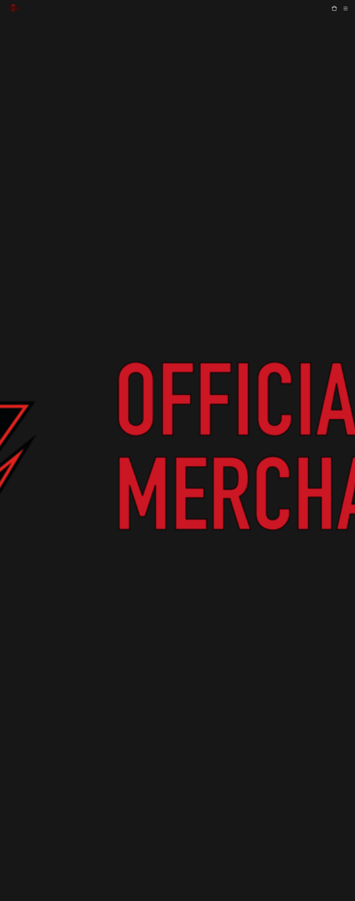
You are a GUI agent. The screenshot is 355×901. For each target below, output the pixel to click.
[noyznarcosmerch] (13, 8)
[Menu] (346, 8)
